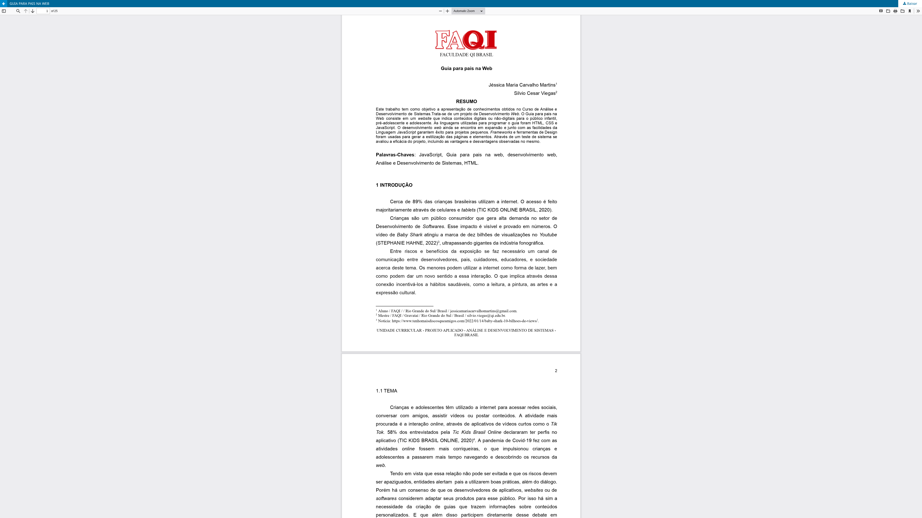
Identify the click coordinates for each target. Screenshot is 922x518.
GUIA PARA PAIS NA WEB (29, 3)
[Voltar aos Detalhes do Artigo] (3, 3)
